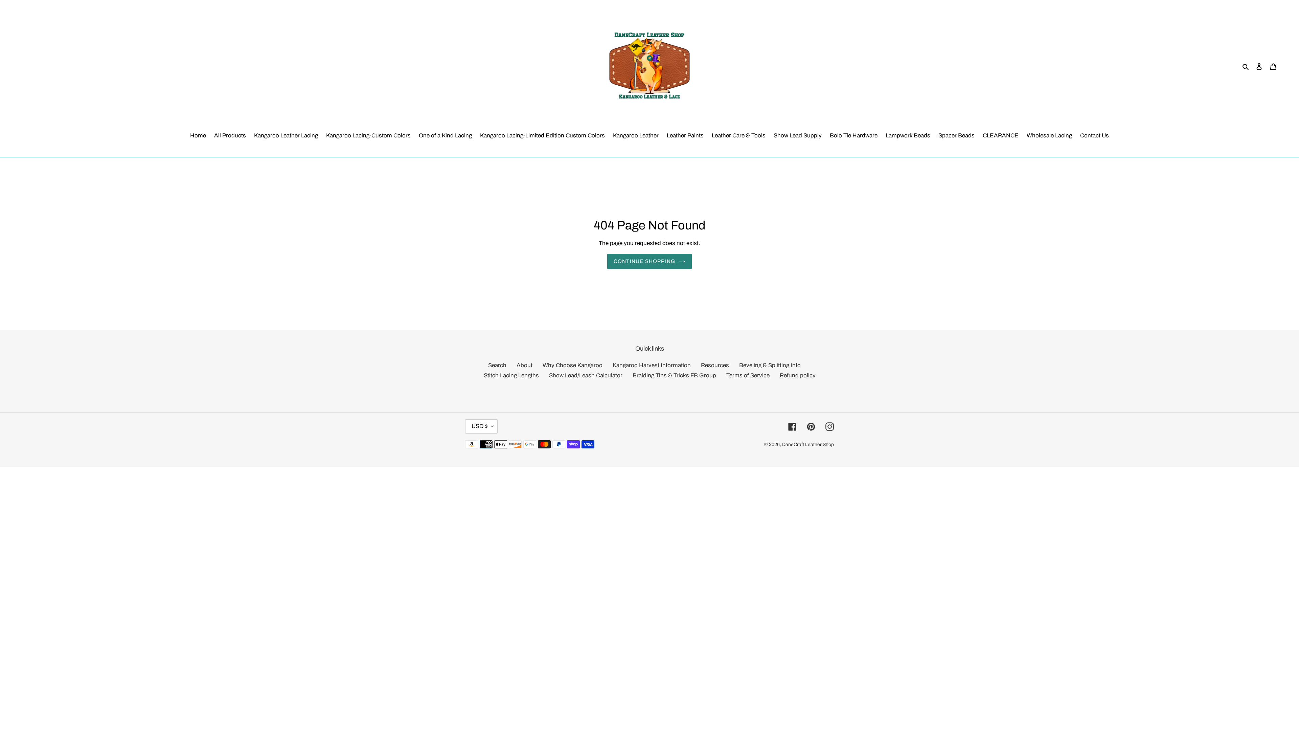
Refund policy (798, 375)
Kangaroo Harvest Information (652, 365)
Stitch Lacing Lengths (511, 375)
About (524, 365)
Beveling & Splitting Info (770, 365)
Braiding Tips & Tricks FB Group (674, 375)
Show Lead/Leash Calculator (585, 375)
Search (497, 365)
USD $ (480, 426)
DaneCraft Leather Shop (808, 444)
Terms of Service (748, 375)
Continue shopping (644, 261)
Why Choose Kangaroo (572, 365)
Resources (715, 365)
